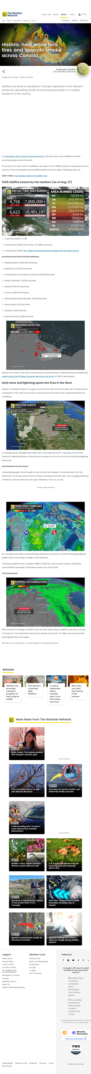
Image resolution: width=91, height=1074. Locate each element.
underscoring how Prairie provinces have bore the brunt (28, 376)
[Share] (3, 71)
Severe (26, 20)
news (9, 20)
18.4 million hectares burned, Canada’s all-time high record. (51, 250)
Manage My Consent (11, 975)
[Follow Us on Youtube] (73, 960)
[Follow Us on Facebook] (63, 960)
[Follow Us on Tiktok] (78, 960)
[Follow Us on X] (88, 960)
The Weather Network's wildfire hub (30, 175)
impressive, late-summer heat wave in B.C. (24, 156)
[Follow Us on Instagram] (68, 960)
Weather (17, 20)
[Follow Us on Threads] (83, 960)
